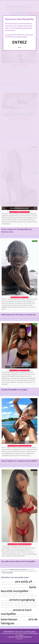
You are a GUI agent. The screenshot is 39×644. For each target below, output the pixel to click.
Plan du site (19, 638)
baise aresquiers (10, 582)
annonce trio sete (26, 597)
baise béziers (17, 623)
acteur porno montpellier (26, 616)
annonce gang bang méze (23, 614)
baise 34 (23, 604)
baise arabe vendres (26, 607)
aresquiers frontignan (14, 604)
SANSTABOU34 (9, 632)
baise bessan (9, 619)
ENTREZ (19, 42)
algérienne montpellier (23, 602)
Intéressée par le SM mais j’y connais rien (18, 314)
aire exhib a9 (23, 581)
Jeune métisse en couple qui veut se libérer (19, 461)
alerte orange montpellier (13, 616)
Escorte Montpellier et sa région (14, 390)
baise (7, 604)
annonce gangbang (22, 599)
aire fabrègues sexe (6, 597)
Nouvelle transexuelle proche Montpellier (18, 561)
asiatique (3, 582)
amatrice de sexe (8, 607)
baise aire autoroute (30, 604)
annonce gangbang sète (22, 587)
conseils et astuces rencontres (17, 569)
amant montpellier (12, 595)
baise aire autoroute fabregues (15, 593)
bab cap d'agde (9, 610)
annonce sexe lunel (20, 584)
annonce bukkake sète (11, 602)
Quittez (19, 47)
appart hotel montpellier (7, 605)
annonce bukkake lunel (23, 595)
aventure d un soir (16, 597)
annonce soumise (11, 587)
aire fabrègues (17, 607)
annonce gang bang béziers (21, 605)
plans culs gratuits (8, 572)
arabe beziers (33, 595)
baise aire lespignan (23, 620)
